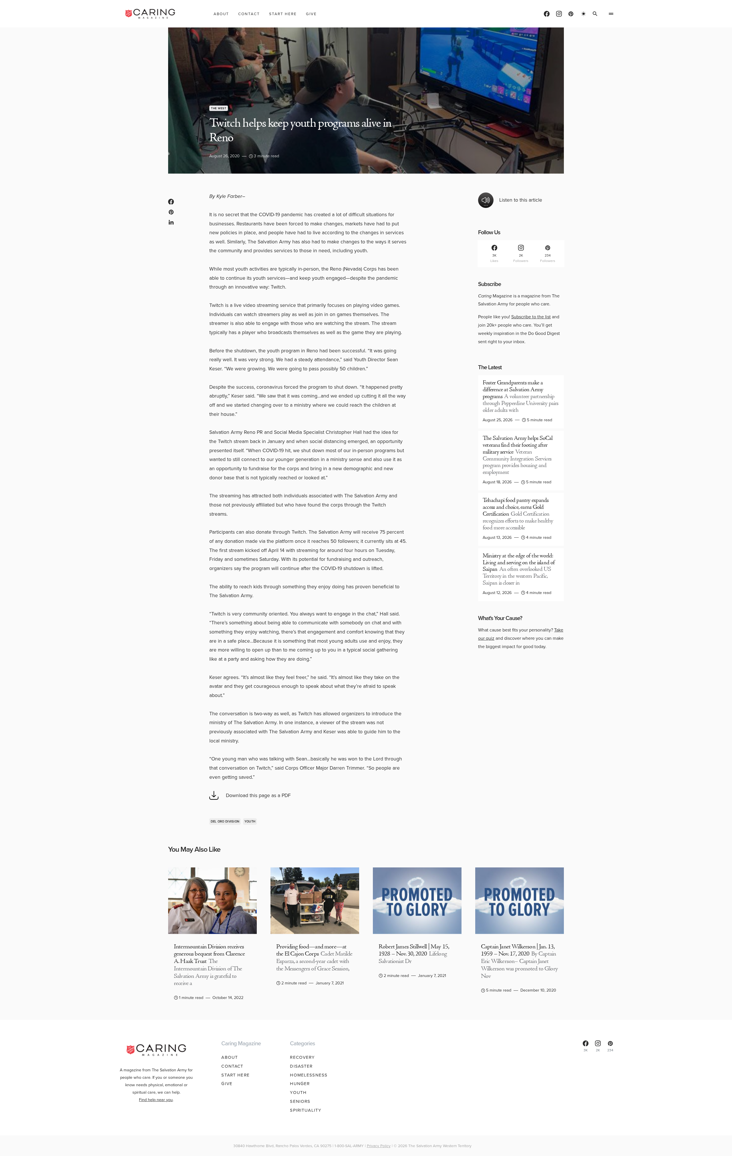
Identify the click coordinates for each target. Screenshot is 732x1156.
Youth (249, 821)
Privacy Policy (379, 1146)
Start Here (235, 1075)
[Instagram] (559, 14)
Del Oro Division (225, 821)
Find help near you (156, 1100)
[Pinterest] (570, 14)
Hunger (300, 1083)
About (229, 1057)
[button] (583, 14)
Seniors (300, 1101)
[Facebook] (547, 14)
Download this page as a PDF (258, 795)
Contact (232, 1066)
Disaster (301, 1066)
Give (226, 1083)
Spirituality (305, 1110)
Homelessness (308, 1075)
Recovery (302, 1057)
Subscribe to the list (531, 316)
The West (218, 108)
